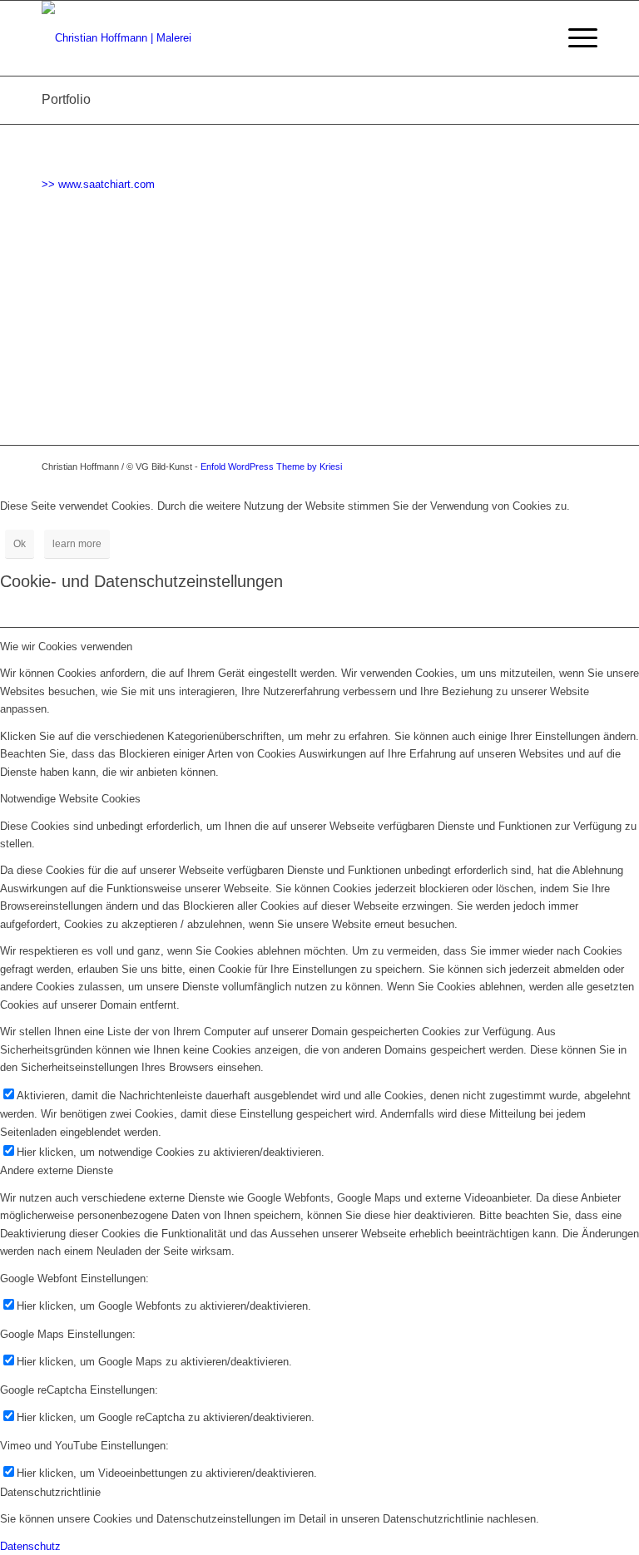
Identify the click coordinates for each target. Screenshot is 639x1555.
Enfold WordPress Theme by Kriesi (271, 466)
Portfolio (66, 99)
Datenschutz (30, 1546)
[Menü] (574, 38)
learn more (77, 544)
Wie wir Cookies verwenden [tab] (66, 646)
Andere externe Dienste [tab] (56, 1170)
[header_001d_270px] (116, 38)
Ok (19, 544)
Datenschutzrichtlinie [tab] (50, 1492)
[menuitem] (574, 38)
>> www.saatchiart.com (98, 184)
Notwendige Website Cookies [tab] (70, 798)
